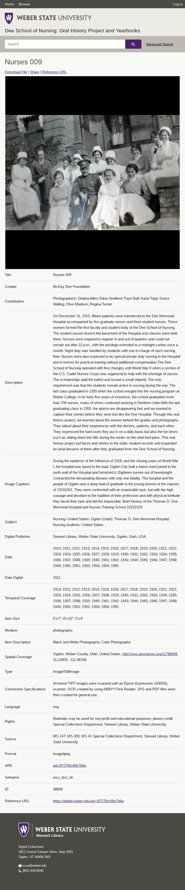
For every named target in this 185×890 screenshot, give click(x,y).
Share (34, 72)
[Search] (133, 44)
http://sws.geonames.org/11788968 (149, 654)
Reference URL (54, 72)
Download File (16, 72)
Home (9, 4)
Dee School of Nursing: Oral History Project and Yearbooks (72, 30)
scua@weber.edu (34, 865)
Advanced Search (159, 44)
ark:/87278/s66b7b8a (69, 765)
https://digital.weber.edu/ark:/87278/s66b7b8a (88, 801)
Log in (178, 4)
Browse (24, 4)
